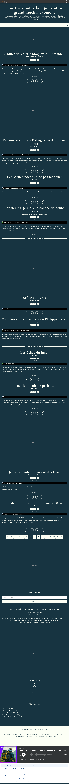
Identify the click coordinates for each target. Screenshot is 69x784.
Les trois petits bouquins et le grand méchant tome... (34, 10)
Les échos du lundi (34, 352)
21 (19, 536)
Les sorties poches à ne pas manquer (34, 177)
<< (8, 536)
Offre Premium (29, 736)
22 (23, 536)
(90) (12, 717)
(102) (10, 710)
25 (34, 536)
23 (27, 536)
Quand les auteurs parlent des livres (34, 472)
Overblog (44, 729)
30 (54, 536)
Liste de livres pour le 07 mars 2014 (34, 503)
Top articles (43, 734)
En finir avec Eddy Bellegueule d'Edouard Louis (34, 142)
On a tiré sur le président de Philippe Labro (34, 319)
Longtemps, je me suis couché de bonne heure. (34, 209)
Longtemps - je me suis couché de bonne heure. (34, 214)
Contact (48, 734)
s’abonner (24, 759)
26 (38, 536)
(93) (11, 715)
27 (42, 536)
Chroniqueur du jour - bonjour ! (34, 56)
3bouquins (32, 622)
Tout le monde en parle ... (34, 386)
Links (3, 697)
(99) (10, 712)
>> (61, 536)
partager (34, 759)
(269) (7, 708)
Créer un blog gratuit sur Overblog (32, 734)
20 (15, 536)
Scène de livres (34, 298)
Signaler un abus (55, 734)
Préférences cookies (53, 736)
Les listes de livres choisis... (34, 506)
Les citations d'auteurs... (34, 475)
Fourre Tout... (34, 179)
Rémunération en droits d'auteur (18, 736)
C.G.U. (62, 734)
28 (46, 536)
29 (50, 536)
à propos (44, 759)
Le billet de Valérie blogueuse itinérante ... (34, 54)
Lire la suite (34, 76)
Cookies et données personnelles (40, 736)
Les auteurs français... (34, 146)
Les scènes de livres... (34, 300)
